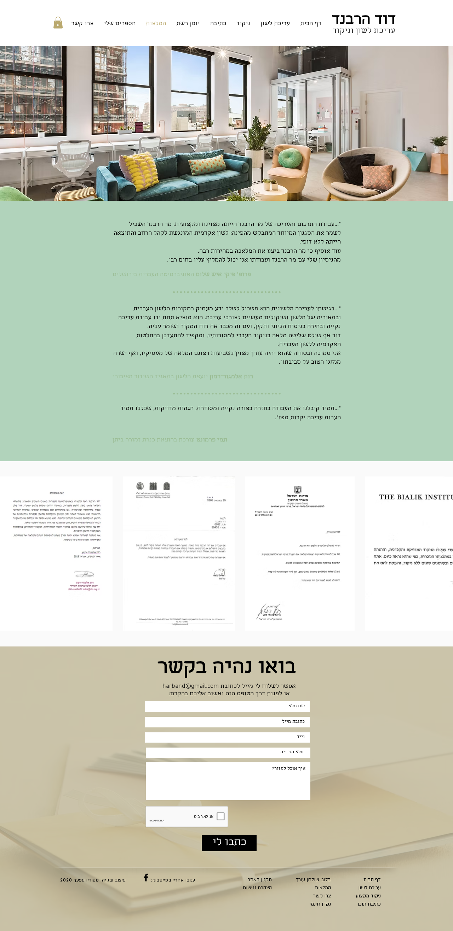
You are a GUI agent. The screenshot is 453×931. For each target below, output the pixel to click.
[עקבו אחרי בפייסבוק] (146, 877)
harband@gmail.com (190, 686)
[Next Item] (441, 554)
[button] (58, 22)
